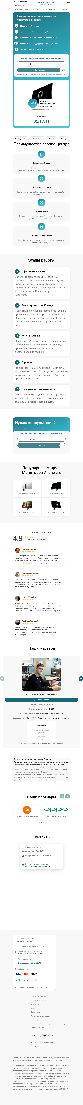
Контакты (35, 1004)
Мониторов (49, 1042)
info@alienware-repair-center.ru (38, 856)
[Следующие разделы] (69, 139)
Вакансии (35, 1008)
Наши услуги (36, 1020)
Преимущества (20, 139)
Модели (51, 139)
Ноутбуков (35, 1042)
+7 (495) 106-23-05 (47, 2)
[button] (81, 678)
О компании (36, 1012)
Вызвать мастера (42, 700)
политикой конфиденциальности (57, 74)
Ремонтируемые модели (41, 1016)
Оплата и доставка (39, 1000)
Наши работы (66, 139)
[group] (27, 811)
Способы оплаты (38, 1028)
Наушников (35, 1046)
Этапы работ (37, 139)
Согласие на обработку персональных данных (50, 1024)
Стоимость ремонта (39, 996)
